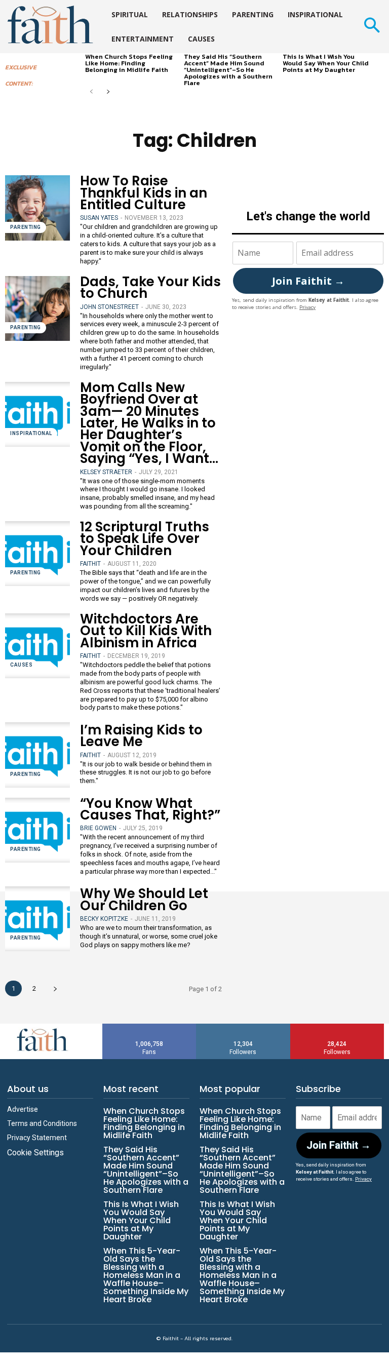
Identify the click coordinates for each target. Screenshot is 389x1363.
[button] (371, 26)
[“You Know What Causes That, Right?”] (37, 830)
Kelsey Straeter (106, 472)
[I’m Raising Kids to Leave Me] (37, 754)
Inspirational (31, 433)
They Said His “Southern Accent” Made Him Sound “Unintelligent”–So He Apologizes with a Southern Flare (228, 70)
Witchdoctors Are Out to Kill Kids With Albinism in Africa (146, 631)
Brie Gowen (98, 828)
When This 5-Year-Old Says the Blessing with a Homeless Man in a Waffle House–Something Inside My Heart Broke (145, 1275)
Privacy (307, 307)
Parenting (25, 227)
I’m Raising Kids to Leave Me (141, 736)
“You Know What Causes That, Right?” (150, 809)
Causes (21, 665)
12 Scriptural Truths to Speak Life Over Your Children (144, 539)
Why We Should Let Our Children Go (144, 899)
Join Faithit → (308, 281)
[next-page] (107, 92)
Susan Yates (99, 217)
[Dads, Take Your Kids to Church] (37, 308)
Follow (243, 1027)
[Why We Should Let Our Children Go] (37, 918)
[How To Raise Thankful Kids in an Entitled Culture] (37, 207)
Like (149, 1027)
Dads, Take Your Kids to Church (150, 287)
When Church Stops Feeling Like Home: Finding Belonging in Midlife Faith (129, 63)
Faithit (90, 563)
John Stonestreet (109, 306)
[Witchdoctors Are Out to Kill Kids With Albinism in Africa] (37, 645)
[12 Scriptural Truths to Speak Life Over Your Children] (37, 553)
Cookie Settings (35, 1152)
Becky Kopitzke (104, 918)
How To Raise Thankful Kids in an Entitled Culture (143, 193)
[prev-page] (91, 92)
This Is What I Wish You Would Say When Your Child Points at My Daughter (326, 63)
